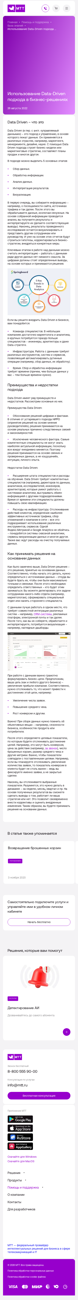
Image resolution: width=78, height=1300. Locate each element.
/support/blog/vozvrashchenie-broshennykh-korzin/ (39, 862)
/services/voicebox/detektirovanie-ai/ (39, 998)
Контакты (14, 1202)
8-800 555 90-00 (22, 1071)
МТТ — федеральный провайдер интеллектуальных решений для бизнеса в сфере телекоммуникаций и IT (39, 1249)
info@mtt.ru (17, 1085)
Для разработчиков (21, 1209)
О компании (16, 1194)
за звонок (51, 748)
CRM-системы (43, 614)
